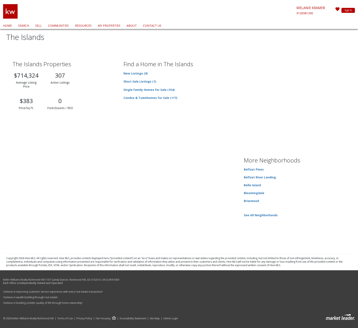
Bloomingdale (254, 193)
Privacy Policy (84, 318)
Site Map (155, 318)
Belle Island (252, 185)
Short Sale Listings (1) (139, 81)
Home (7, 26)
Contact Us (152, 26)
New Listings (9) (135, 73)
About (132, 26)
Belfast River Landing (260, 177)
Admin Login (170, 318)
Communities (58, 26)
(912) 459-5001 (111, 279)
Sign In (348, 10)
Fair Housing (103, 318)
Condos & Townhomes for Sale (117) (150, 98)
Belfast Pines (254, 169)
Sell (38, 26)
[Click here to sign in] (337, 10)
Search (23, 26)
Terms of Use (65, 318)
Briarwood (251, 201)
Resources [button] (83, 26)
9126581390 (304, 13)
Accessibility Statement (133, 318)
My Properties (109, 26)
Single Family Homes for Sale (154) (149, 90)
